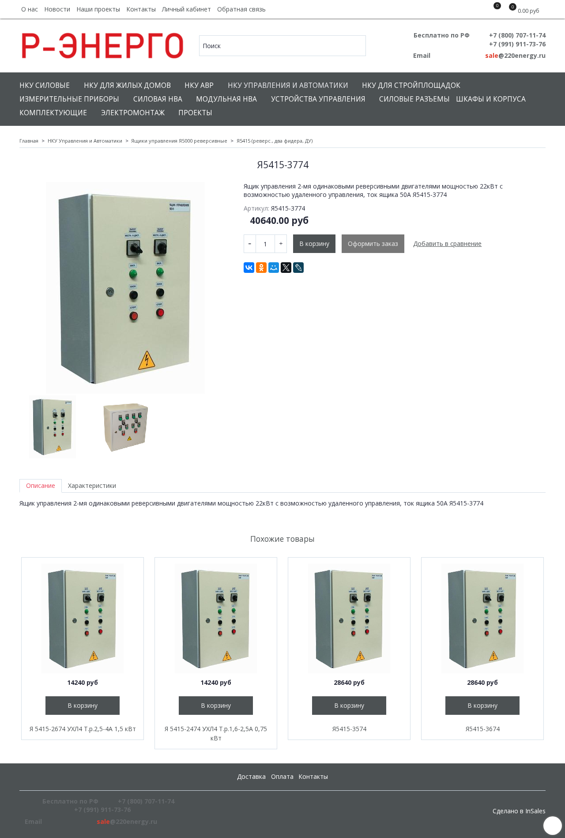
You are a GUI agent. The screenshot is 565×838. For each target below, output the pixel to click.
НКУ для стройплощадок (411, 85)
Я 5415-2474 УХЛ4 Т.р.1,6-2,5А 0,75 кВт (216, 733)
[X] (286, 267)
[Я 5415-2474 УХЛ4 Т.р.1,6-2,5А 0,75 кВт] (216, 618)
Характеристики (92, 485)
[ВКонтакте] (249, 267)
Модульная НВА (226, 99)
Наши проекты (98, 9)
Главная (28, 140)
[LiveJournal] (298, 267)
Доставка (251, 776)
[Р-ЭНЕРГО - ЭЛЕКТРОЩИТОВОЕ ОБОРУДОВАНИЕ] (103, 43)
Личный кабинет (186, 9)
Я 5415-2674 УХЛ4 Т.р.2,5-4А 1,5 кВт (83, 729)
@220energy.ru (515, 55)
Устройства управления (318, 99)
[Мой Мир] (273, 267)
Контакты (141, 9)
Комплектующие (53, 112)
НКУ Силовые (44, 85)
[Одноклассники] (261, 267)
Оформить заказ (373, 243)
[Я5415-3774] (125, 288)
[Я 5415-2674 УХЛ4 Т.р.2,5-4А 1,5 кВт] (82, 618)
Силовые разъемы (414, 99)
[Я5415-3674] (482, 618)
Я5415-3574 (349, 729)
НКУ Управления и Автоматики (288, 85)
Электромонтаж (133, 112)
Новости (57, 9)
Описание (40, 485)
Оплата (282, 776)
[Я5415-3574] (349, 618)
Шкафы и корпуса (491, 99)
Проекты (195, 112)
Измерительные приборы (69, 99)
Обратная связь (241, 9)
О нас (29, 9)
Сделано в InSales (519, 811)
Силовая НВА (157, 99)
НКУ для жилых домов (127, 85)
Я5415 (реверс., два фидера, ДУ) (275, 140)
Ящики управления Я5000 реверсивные (179, 140)
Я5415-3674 (483, 729)
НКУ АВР (199, 85)
